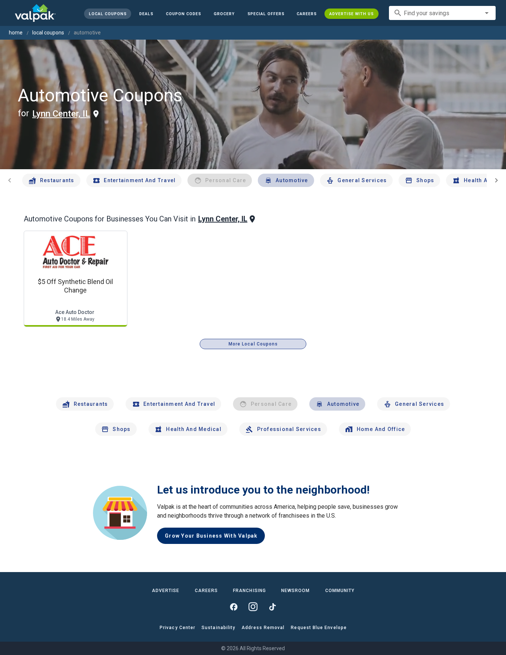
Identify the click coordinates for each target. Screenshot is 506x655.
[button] (265, 14)
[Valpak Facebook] (233, 607)
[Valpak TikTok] (272, 607)
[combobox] (442, 13)
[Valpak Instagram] (253, 607)
